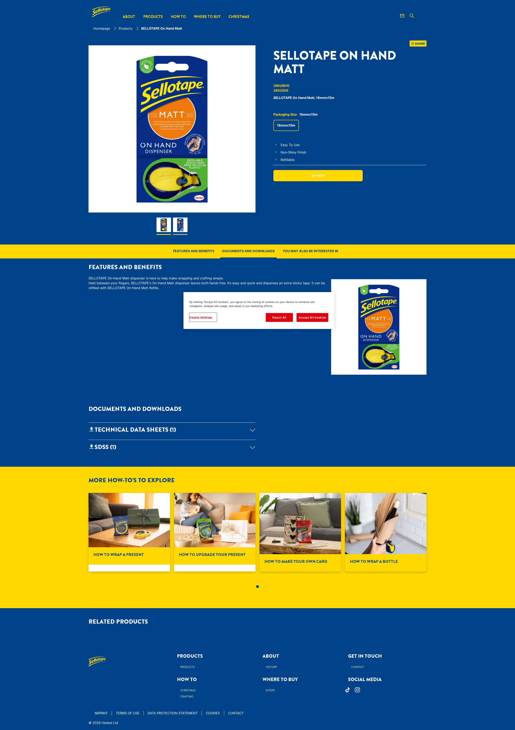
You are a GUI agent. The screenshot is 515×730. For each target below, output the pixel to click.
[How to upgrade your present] (214, 532)
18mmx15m (286, 125)
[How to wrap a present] (129, 532)
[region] (258, 310)
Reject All (279, 317)
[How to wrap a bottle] (385, 532)
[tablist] (257, 587)
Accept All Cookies (312, 317)
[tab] (257, 586)
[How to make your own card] (300, 532)
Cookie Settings (201, 317)
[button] (172, 429)
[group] (172, 140)
